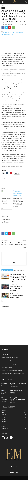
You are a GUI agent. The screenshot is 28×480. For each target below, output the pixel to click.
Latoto (10, 367)
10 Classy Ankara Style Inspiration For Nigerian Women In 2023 (18, 399)
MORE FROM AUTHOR (19, 270)
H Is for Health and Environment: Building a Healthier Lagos (16, 295)
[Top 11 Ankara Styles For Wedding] (5, 392)
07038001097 (15, 357)
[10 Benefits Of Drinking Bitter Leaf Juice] (5, 385)
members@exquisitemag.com (15, 364)
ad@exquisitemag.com (18, 373)
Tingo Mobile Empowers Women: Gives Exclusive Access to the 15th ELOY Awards (20, 245)
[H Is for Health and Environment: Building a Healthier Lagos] (5, 295)
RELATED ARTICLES (7, 270)
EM (3, 24)
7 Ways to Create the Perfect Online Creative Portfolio (7, 244)
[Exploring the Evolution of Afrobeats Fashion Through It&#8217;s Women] (6, 211)
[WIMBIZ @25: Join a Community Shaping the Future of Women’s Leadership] (5, 286)
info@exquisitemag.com (13, 360)
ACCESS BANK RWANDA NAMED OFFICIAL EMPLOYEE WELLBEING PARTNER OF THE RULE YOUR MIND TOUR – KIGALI (18, 278)
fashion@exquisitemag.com (15, 370)
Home (2, 5)
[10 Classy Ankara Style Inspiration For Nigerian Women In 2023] (5, 399)
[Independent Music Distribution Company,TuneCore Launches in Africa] (18, 193)
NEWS (7, 5)
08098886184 (6, 357)
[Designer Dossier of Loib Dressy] (6, 193)
